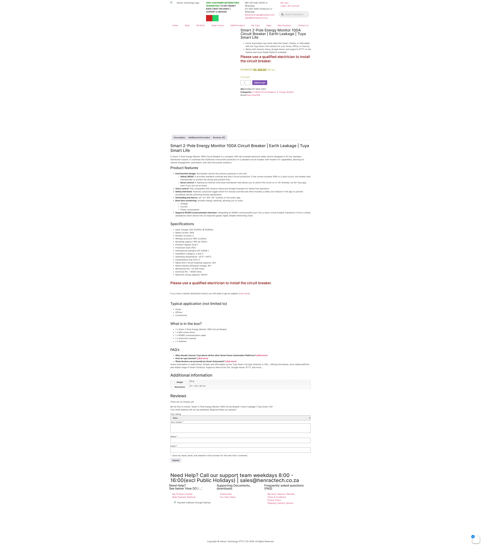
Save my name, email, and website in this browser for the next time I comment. (210, 455)
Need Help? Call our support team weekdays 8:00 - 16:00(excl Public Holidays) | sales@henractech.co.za (234, 477)
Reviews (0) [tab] (219, 137)
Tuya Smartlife (253, 95)
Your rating (175, 414)
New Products (284, 25)
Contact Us (303, 25)
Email (173, 446)
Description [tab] (179, 137)
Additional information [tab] (199, 137)
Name (173, 436)
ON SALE (200, 25)
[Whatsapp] (215, 18)
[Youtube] (209, 18)
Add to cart (259, 82)
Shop (187, 25)
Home (175, 25)
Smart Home (218, 25)
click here (244, 293)
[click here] (262, 355)
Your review (176, 422)
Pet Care (255, 25)
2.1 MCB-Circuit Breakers (264, 92)
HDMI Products (237, 25)
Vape (268, 25)
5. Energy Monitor (285, 92)
